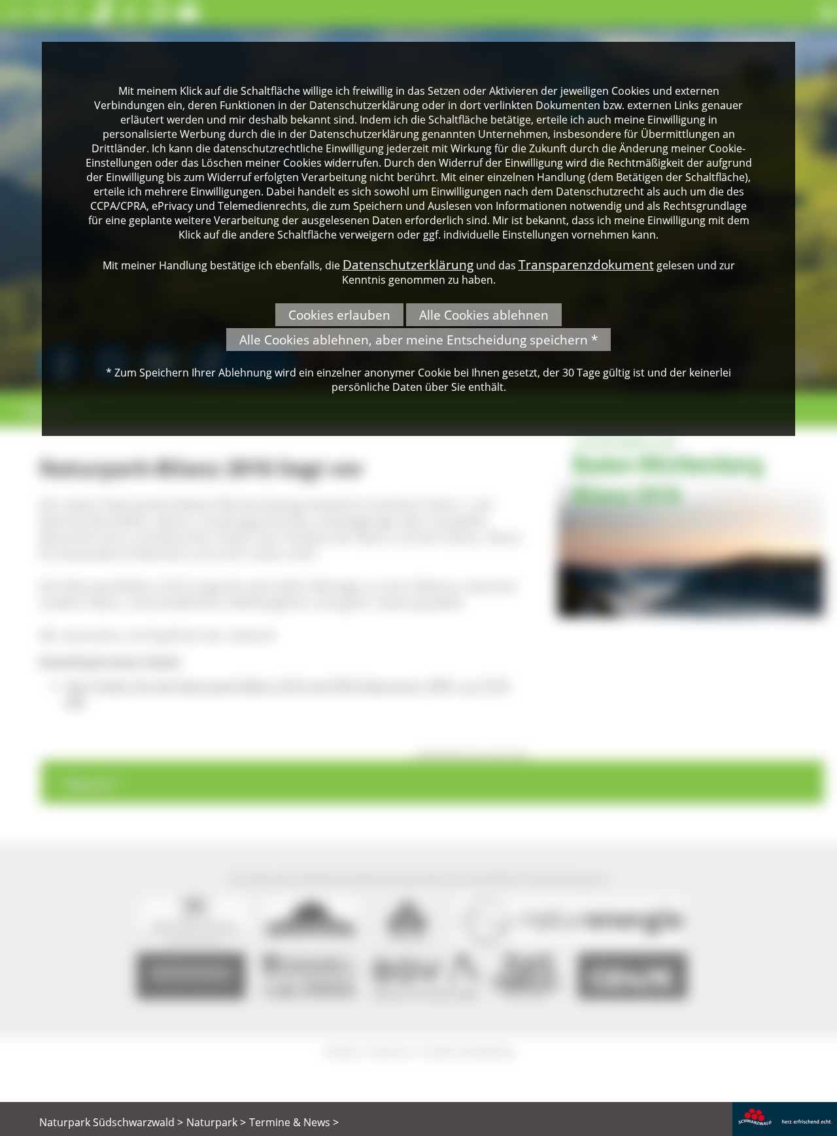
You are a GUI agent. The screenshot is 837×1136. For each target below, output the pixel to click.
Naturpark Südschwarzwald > (111, 1122)
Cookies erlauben (339, 315)
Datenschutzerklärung (408, 264)
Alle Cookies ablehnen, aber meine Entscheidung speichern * (418, 339)
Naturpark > (216, 1122)
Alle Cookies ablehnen (484, 315)
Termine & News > (294, 1122)
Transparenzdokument (586, 264)
